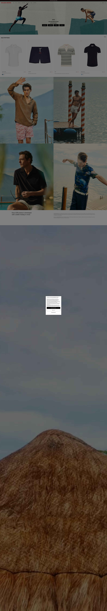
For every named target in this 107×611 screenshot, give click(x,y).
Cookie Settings (53, 312)
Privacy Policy (48, 305)
